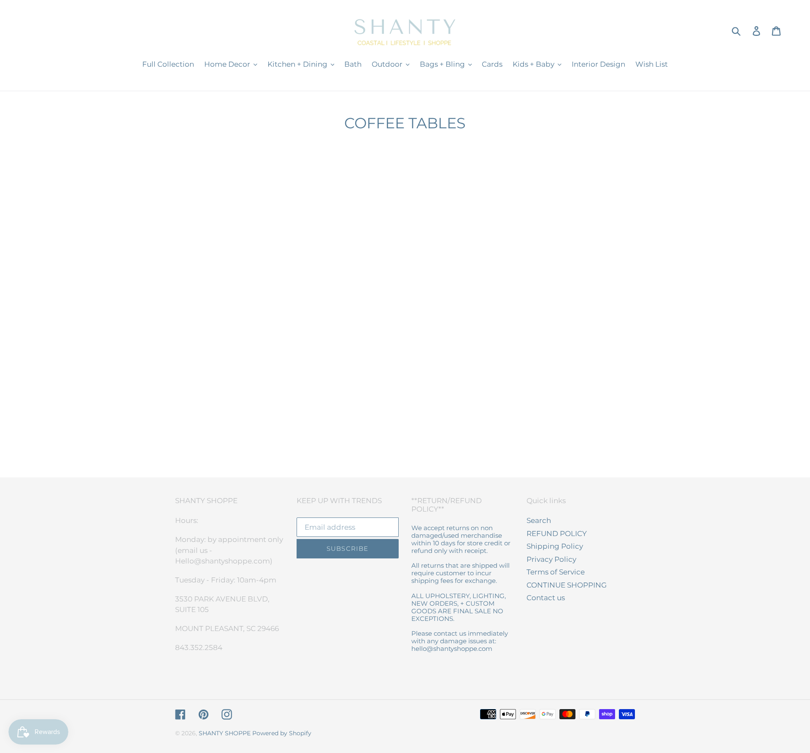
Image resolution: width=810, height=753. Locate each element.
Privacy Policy (551, 559)
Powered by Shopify (281, 733)
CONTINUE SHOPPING (566, 585)
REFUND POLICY (556, 533)
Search (538, 520)
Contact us (545, 597)
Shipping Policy (554, 546)
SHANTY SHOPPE (225, 733)
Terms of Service (555, 572)
